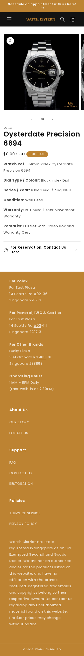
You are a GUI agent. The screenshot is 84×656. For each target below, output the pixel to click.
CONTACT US (20, 473)
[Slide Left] (32, 119)
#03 (37, 325)
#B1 (42, 357)
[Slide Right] (52, 119)
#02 (37, 293)
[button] (9, 19)
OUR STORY (19, 422)
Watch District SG (48, 649)
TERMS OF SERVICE (25, 513)
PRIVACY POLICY (23, 523)
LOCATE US (18, 433)
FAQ (12, 462)
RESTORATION (21, 483)
